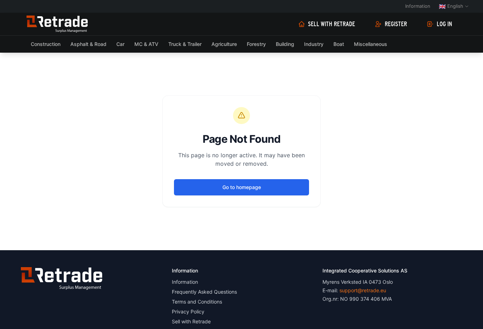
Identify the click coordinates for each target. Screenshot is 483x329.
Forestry (256, 44)
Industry (314, 44)
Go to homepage (241, 187)
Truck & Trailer (185, 44)
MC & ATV (146, 44)
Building (285, 44)
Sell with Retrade (331, 24)
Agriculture (224, 44)
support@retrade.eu (362, 290)
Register (396, 24)
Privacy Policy (188, 312)
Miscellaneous (370, 44)
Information (417, 6)
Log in (444, 24)
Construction (45, 44)
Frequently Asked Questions (204, 292)
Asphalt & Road (88, 44)
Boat (338, 44)
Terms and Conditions (197, 302)
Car (120, 44)
